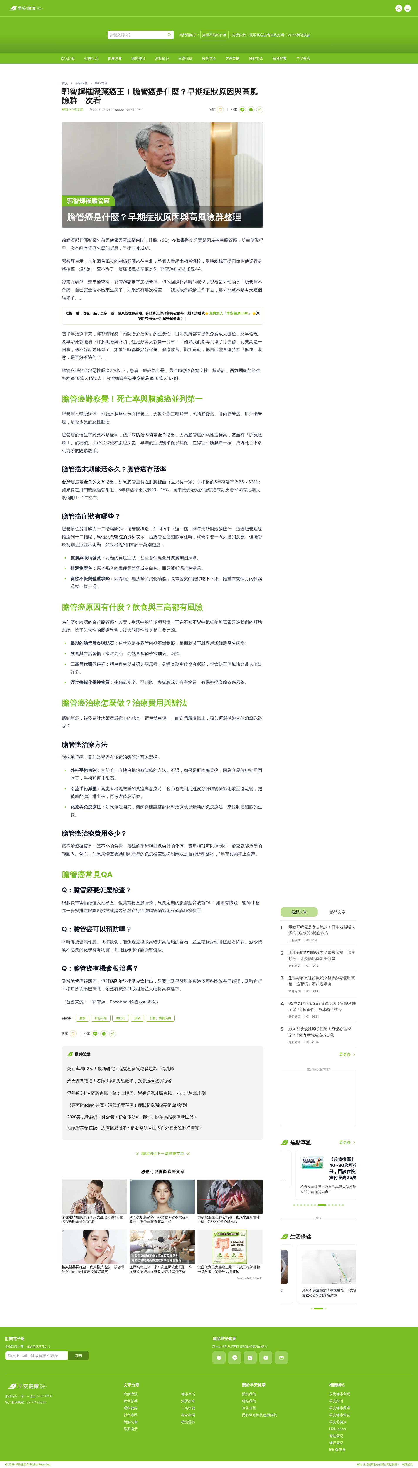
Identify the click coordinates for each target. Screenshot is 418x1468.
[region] (162, 315)
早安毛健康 (338, 1422)
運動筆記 (336, 1436)
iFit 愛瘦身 (337, 1450)
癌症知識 (101, 83)
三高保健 (185, 58)
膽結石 (120, 1018)
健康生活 (91, 58)
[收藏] (220, 109)
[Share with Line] (242, 109)
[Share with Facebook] (251, 109)
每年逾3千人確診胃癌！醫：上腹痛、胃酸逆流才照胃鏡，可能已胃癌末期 (136, 1093)
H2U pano (337, 1429)
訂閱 (78, 1355)
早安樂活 (303, 58)
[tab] (299, 912)
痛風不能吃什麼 (214, 35)
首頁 (65, 83)
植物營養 (280, 58)
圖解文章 (256, 58)
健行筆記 (336, 1443)
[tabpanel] (318, 989)
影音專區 (209, 58)
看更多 (345, 1054)
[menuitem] (68, 58)
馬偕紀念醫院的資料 (116, 536)
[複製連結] (259, 109)
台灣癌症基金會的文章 (83, 482)
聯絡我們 (249, 1401)
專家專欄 (232, 58)
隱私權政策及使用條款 (259, 1415)
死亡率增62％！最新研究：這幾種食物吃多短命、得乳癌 (120, 1068)
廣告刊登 (249, 1408)
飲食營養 (115, 58)
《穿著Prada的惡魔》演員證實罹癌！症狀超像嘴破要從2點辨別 (127, 1105)
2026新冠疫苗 (299, 35)
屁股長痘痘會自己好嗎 (266, 35)
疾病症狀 (68, 58)
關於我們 (249, 1394)
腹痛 (137, 1018)
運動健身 (162, 58)
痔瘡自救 (239, 35)
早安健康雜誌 (339, 1415)
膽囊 (82, 1018)
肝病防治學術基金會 (146, 435)
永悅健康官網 (339, 1394)
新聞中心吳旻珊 (72, 109)
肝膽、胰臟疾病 (160, 1018)
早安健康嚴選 (339, 1408)
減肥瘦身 (138, 58)
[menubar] (185, 58)
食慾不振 (101, 1018)
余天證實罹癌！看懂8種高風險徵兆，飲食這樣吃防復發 (119, 1080)
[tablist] (318, 912)
